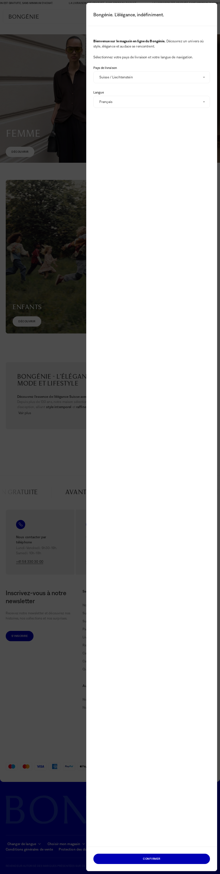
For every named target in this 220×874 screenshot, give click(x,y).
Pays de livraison (105, 67)
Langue (98, 92)
